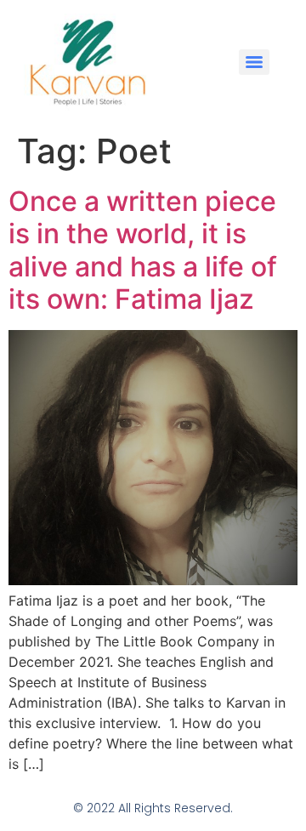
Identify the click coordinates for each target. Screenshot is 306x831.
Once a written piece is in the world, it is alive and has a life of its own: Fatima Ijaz (142, 250)
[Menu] (254, 62)
